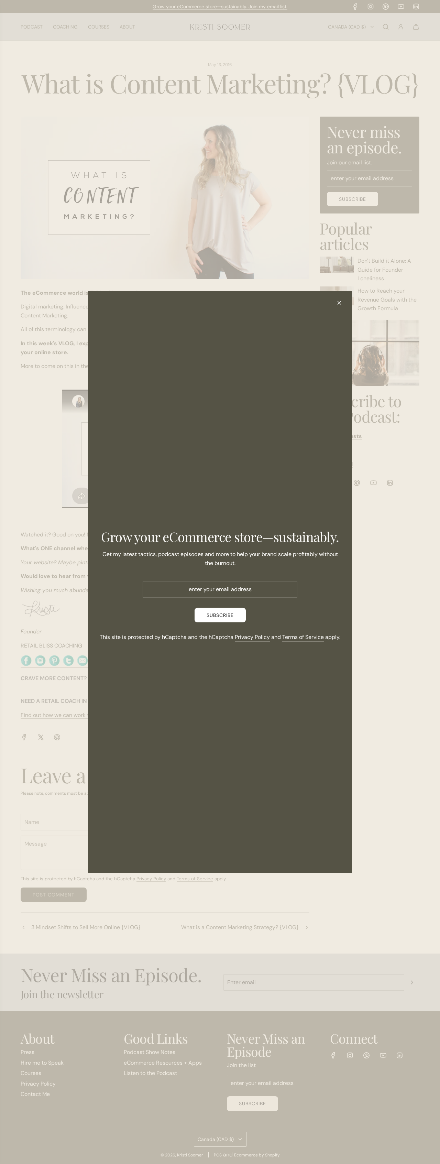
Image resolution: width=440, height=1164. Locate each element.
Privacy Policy (252, 637)
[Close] (339, 302)
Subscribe (220, 615)
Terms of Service (303, 637)
